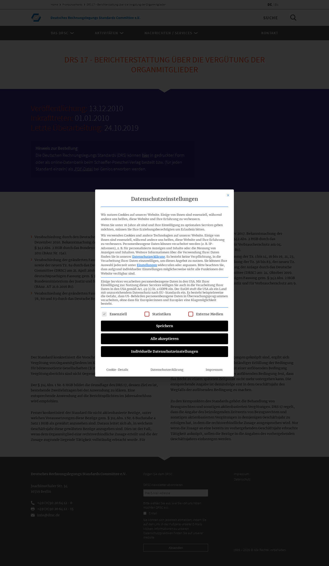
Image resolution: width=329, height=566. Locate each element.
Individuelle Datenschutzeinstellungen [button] (164, 351)
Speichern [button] (164, 326)
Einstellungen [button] (147, 265)
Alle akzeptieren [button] (165, 339)
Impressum (214, 369)
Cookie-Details (117, 369)
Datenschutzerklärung (148, 256)
